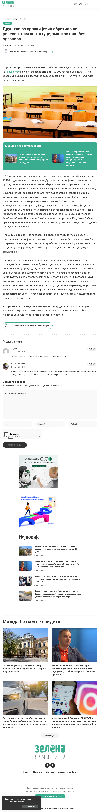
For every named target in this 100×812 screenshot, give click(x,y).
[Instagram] (52, 765)
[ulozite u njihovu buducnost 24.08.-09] (38, 510)
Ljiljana (14, 349)
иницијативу (13, 71)
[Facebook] (47, 765)
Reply (93, 349)
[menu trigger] (94, 4)
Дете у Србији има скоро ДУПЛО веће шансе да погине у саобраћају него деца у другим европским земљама (57, 579)
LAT (80, 4)
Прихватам (30, 806)
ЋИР (75, 4)
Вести (7, 23)
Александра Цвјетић (15, 45)
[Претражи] (86, 4)
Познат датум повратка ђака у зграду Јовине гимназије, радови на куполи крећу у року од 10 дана (55, 549)
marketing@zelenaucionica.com (50, 796)
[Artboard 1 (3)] (38, 471)
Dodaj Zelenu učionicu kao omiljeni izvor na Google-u (29, 52)
